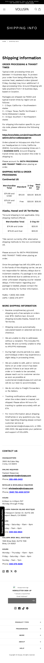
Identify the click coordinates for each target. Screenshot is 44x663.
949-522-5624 (15, 532)
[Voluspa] (22, 9)
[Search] (35, 9)
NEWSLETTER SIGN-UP (22, 590)
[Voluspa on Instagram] (15, 608)
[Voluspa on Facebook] (19, 608)
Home (4, 41)
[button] (40, 9)
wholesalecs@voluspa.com (21, 488)
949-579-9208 (16, 564)
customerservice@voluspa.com (19, 426)
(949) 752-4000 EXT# (19, 492)
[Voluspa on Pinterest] (27, 608)
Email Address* (22, 596)
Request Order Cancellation (2, 521)
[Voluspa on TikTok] (23, 608)
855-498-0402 (16, 479)
